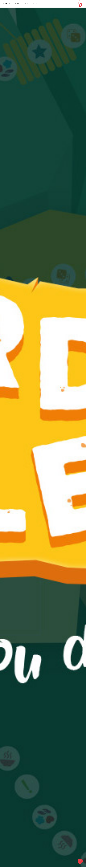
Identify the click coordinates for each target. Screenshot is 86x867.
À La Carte (27, 4)
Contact (35, 4)
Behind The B (16, 4)
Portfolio (6, 4)
